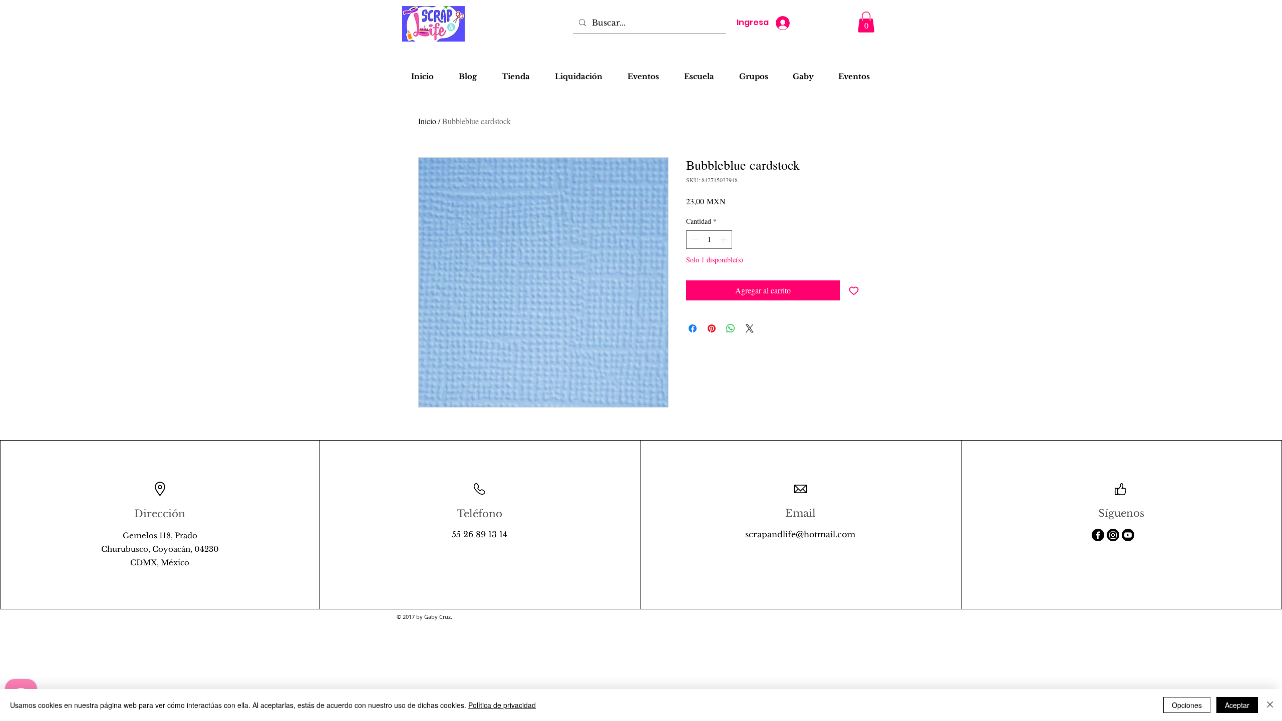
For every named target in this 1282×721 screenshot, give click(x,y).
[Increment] (724, 239)
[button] (866, 22)
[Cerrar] (1270, 705)
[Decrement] (694, 239)
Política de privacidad (502, 705)
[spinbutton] (709, 239)
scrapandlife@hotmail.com (800, 534)
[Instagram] (1113, 535)
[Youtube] (1128, 535)
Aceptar (1237, 705)
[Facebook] (1098, 535)
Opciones (1187, 705)
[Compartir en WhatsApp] (731, 328)
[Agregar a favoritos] (854, 290)
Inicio (427, 121)
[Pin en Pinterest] (712, 328)
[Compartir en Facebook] (693, 328)
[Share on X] (750, 328)
